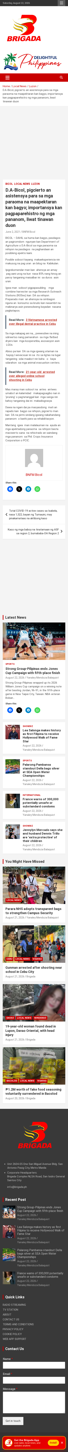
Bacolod (12, 1081)
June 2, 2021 (12, 231)
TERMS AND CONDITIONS (18, 1324)
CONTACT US (11, 1319)
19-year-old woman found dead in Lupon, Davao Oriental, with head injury (30, 1030)
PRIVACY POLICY (13, 1329)
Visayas (37, 959)
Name (8, 1359)
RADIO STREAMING (14, 1304)
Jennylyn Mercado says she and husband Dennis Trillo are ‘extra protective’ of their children (43, 835)
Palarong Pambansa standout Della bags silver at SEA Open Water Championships (41, 770)
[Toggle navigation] (7, 77)
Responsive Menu (61, 3)
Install (53, 1442)
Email (7, 1374)
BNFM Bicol (28, 231)
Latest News (15, 617)
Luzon (35, 183)
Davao (10, 1018)
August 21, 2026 (14, 917)
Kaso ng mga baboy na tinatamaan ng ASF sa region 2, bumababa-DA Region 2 (33, 531)
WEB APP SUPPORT (14, 1339)
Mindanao (40, 1018)
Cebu (9, 959)
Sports (10, 664)
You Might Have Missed (24, 861)
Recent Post (15, 1199)
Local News (22, 183)
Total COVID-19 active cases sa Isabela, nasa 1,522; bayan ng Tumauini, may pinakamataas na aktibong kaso (33, 514)
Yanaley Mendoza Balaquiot (42, 677)
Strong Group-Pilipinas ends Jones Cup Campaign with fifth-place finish (40, 1209)
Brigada (30, 976)
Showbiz (28, 726)
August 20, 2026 (14, 1098)
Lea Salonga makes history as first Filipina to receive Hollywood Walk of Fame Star (42, 735)
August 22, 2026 (14, 677)
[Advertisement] (34, 146)
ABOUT (7, 1314)
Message (10, 1389)
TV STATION (10, 1309)
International (32, 795)
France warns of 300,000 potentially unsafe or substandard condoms (41, 802)
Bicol (9, 183)
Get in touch (13, 1421)
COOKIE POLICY (12, 1334)
